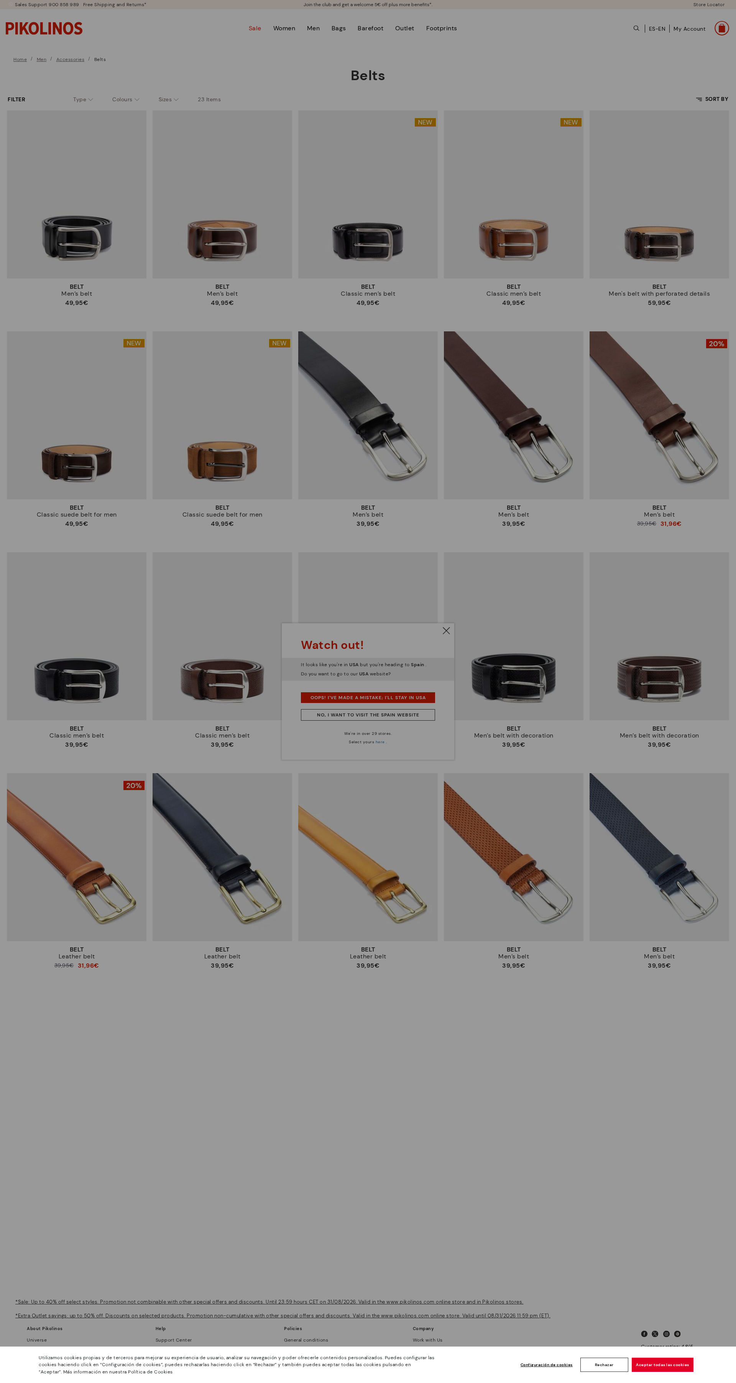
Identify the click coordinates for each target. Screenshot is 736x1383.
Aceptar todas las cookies (662, 1364)
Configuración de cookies (547, 1364)
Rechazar (604, 1364)
